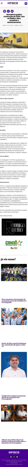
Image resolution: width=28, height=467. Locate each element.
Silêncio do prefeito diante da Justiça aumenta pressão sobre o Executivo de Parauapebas (14, 441)
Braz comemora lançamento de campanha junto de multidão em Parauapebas (14, 300)
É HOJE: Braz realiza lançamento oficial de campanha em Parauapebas (14, 397)
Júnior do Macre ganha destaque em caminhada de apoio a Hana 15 (14, 344)
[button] (26, 3)
